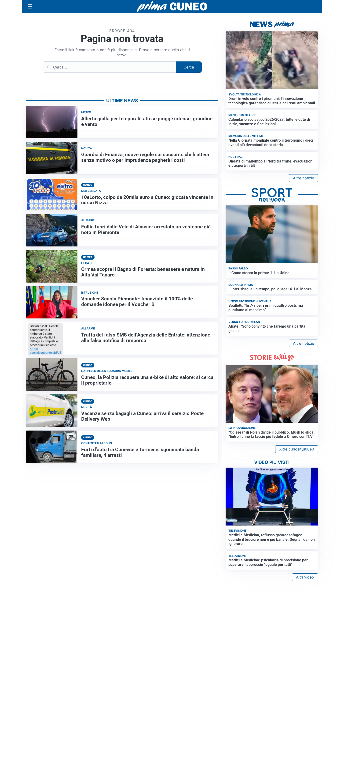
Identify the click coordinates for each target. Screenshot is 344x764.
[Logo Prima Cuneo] (172, 6)
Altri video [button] (305, 577)
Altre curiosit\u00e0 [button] (296, 449)
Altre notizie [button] (303, 178)
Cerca (188, 67)
